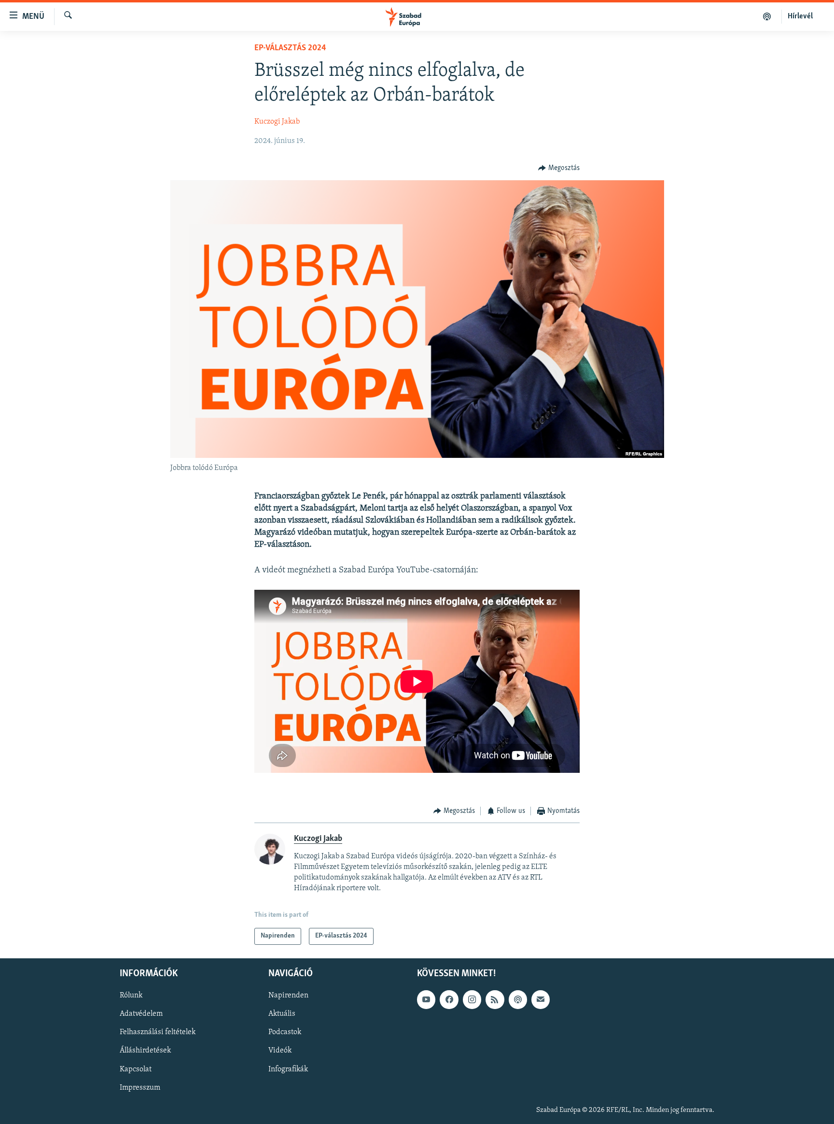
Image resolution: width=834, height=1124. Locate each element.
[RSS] (495, 999)
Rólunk (131, 995)
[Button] (559, 168)
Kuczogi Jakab (277, 122)
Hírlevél (800, 16)
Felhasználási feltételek (157, 1032)
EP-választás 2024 (290, 48)
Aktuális (281, 1014)
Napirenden (288, 995)
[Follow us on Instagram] (472, 999)
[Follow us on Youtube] (426, 999)
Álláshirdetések (145, 1050)
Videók (280, 1050)
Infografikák (288, 1069)
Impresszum (140, 1087)
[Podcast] (518, 999)
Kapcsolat (136, 1069)
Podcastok (284, 1032)
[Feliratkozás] (540, 999)
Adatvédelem (141, 1014)
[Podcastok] (767, 16)
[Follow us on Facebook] (449, 999)
